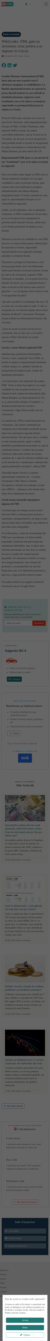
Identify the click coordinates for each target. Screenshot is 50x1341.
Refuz (25, 1327)
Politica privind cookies (15, 1313)
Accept (25, 1320)
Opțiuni (26, 1335)
